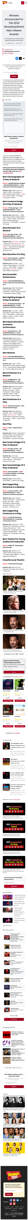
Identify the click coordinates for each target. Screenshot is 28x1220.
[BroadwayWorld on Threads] (10, 1203)
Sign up (14, 1086)
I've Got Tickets (8, 700)
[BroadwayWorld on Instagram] (14, 1200)
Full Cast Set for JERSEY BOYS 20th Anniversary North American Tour (12, 104)
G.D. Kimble (13, 269)
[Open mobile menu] (26, 2)
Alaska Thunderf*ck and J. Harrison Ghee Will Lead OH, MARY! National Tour (13, 1109)
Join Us (22, 1207)
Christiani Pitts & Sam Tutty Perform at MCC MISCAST (19, 920)
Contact (17, 1207)
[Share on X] (20, 58)
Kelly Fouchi (15, 241)
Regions (15, 1208)
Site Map (20, 1208)
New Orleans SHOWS (8, 930)
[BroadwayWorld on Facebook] (10, 1200)
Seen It (8, 698)
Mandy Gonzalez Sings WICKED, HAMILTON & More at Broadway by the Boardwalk (19, 912)
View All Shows (14, 1015)
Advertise (6, 1207)
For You (9, 574)
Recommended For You (9, 1027)
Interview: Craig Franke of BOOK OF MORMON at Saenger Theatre (17, 786)
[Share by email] (23, 58)
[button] (22, 2)
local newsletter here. (12, 172)
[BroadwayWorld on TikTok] (21, 1200)
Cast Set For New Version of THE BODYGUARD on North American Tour (13, 109)
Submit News (8, 1208)
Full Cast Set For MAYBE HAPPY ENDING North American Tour (13, 114)
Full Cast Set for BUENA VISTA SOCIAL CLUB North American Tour (13, 119)
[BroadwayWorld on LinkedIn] (17, 1200)
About (12, 1207)
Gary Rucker (17, 243)
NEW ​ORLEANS (11, 3)
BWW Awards (17, 799)
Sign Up (14, 76)
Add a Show (14, 1019)
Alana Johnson (11, 415)
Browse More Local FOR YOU (14, 654)
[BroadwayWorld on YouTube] (14, 1203)
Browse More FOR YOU (13, 1068)
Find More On (13, 733)
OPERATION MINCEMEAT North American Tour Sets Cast (12, 1154)
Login (19, 2)
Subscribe (14, 886)
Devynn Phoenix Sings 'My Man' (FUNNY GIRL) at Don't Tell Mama (19, 897)
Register (14, 2)
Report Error (14, 1210)
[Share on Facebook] (17, 58)
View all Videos (7, 925)
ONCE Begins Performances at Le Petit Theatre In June (17, 761)
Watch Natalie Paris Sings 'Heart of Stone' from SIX (19, 903)
